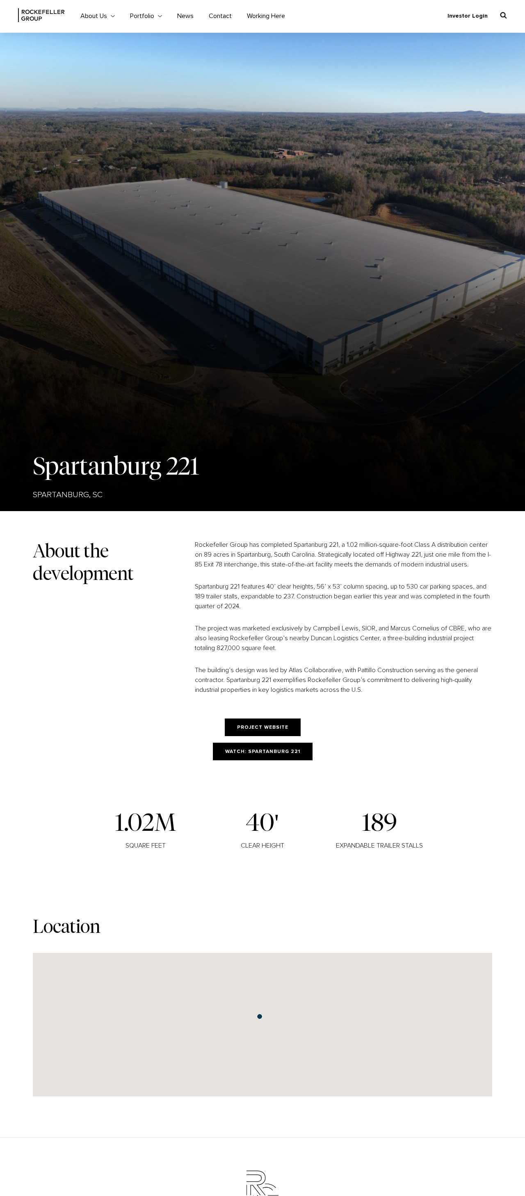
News (185, 16)
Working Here (266, 16)
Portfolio (142, 16)
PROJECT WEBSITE (262, 727)
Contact (220, 16)
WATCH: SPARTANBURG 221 (262, 751)
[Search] (503, 15)
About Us (93, 16)
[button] (259, 1016)
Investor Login (467, 16)
